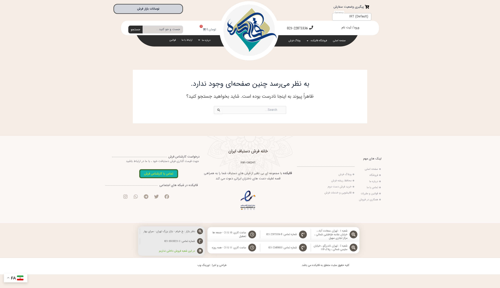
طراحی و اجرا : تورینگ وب (212, 265)
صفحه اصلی (339, 40)
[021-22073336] (311, 28)
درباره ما (206, 40)
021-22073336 (297, 28)
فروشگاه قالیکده (319, 40)
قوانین (173, 40)
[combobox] (163, 29)
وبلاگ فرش (294, 40)
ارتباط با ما (187, 40)
